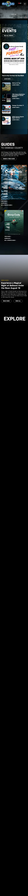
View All (18, 301)
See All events (8, 35)
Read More (6, 301)
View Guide (4, 201)
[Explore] (14, 17)
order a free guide (9, 158)
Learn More (7, 78)
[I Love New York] (19, 3)
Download (4, 203)
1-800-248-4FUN (9, 154)
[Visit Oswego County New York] (8, 3)
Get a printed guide (6, 205)
